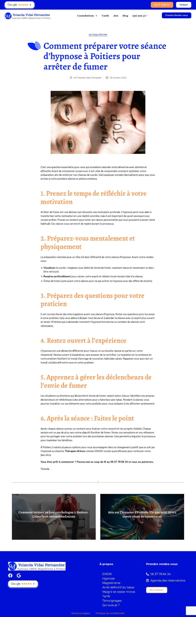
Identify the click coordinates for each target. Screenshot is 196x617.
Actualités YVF (98, 35)
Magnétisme (111, 583)
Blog (125, 15)
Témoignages (112, 600)
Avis (115, 15)
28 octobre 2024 (118, 77)
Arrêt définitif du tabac (118, 587)
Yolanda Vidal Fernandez (89, 77)
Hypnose (108, 578)
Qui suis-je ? (139, 15)
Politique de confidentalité (110, 613)
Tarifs (105, 15)
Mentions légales (80, 613)
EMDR (107, 574)
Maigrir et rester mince (118, 592)
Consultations (85, 15)
